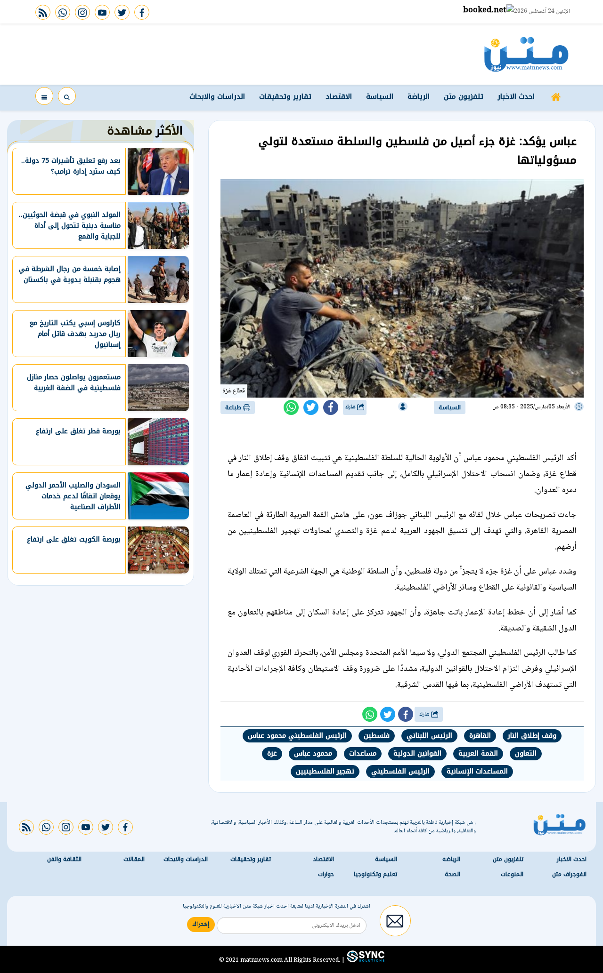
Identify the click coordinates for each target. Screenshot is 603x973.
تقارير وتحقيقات (285, 96)
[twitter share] (310, 407)
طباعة (234, 407)
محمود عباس (313, 753)
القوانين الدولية (417, 753)
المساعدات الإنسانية (477, 771)
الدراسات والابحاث (217, 96)
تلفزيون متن (463, 96)
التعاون (526, 753)
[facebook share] (330, 407)
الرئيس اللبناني (429, 735)
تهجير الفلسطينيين (325, 771)
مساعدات (362, 753)
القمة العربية (478, 753)
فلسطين (377, 735)
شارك (351, 407)
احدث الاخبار (516, 96)
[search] (67, 96)
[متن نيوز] (526, 54)
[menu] (44, 96)
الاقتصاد (339, 96)
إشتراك (201, 925)
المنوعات (512, 874)
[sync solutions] (364, 960)
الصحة (452, 874)
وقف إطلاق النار (532, 735)
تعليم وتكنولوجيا (375, 874)
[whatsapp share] (291, 407)
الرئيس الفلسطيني (400, 771)
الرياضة (418, 96)
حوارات (326, 874)
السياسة (379, 96)
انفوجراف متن (569, 874)
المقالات (134, 859)
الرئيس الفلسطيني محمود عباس (297, 735)
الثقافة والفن (64, 859)
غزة (272, 753)
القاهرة (480, 735)
